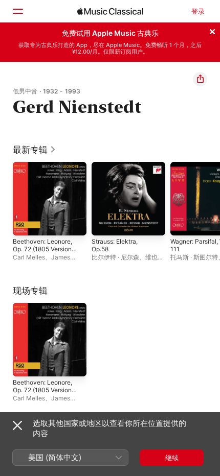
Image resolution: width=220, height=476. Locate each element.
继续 (172, 458)
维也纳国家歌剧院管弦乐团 (128, 261)
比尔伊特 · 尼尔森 (115, 257)
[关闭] (212, 30)
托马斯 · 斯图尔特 (194, 257)
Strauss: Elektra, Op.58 (115, 245)
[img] (110, 11)
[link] (34, 149)
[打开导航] (17, 11)
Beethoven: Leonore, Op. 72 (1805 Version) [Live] (43, 248)
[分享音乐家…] (200, 79)
